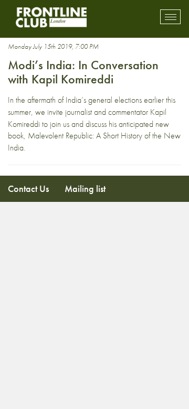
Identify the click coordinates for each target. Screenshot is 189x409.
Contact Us (28, 188)
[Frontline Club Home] (50, 17)
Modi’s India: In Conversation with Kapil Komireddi (83, 72)
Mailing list (85, 188)
